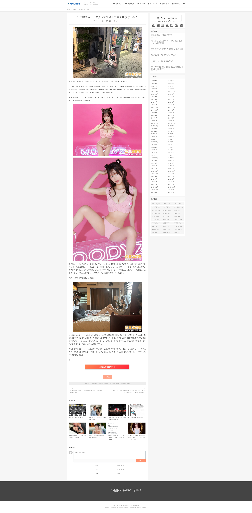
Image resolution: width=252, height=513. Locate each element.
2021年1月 (171, 168)
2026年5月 (171, 83)
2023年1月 (171, 136)
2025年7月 (171, 97)
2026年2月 (154, 89)
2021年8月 (154, 160)
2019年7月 (171, 192)
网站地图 (125, 505)
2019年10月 (154, 189)
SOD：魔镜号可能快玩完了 (136, 417)
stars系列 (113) (166, 213)
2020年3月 (171, 182)
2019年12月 (154, 187)
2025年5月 (171, 99)
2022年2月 (154, 152)
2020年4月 (154, 182)
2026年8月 (154, 81)
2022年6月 (154, 147)
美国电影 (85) (166, 219)
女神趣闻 (130, 4)
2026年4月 (154, 86)
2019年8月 (154, 192)
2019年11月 (171, 187)
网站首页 (118, 4)
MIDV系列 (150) (167, 207)
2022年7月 (171, 144)
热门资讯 (82, 9)
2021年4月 (154, 166)
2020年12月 (154, 171)
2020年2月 (154, 184)
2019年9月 (171, 189)
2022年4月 (154, 150)
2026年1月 (171, 89)
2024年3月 (171, 118)
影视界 (142, 4)
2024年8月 (154, 112)
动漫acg (177, 4)
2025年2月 (154, 105)
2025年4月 (154, 102)
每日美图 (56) (166, 232)
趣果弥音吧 (74, 3)
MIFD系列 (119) (156, 213)
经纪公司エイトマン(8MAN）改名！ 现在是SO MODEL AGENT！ (117, 437)
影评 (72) (154, 226)
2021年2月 (154, 168)
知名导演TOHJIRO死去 (76, 417)
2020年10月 (154, 174)
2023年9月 (171, 126)
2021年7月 (171, 160)
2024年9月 (171, 110)
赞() (108, 376)
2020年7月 (171, 176)
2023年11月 (171, 123)
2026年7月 (171, 81)
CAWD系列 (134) (178, 207)
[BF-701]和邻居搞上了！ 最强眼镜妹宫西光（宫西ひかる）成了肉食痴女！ (87, 391)
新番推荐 (165, 4)
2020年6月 (154, 179)
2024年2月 (154, 120)
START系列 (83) (178, 219)
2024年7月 (171, 112)
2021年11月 (171, 155)
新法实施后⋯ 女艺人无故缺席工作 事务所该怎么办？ (107, 17)
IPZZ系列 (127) (156, 210)
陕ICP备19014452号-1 (133, 505)
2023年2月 (154, 136)
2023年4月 (154, 134)
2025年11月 (171, 91)
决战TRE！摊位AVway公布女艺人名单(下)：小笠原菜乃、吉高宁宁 (136, 437)
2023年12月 (154, 123)
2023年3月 (171, 134)
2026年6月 (154, 83)
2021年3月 (171, 166)
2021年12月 (154, 155)
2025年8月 (154, 97)
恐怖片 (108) (177, 213)
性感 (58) (154, 232)
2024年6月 (154, 115)
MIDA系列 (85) (156, 219)
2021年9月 (171, 158)
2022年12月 (154, 139)
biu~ (140, 460)
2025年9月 (171, 94)
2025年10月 (154, 94)
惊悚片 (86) (177, 216)
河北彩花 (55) (177, 232)
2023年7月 (171, 128)
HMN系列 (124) (167, 210)
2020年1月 (171, 184)
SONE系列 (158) (156, 207)
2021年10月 (154, 158)
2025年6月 (154, 99)
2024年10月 (154, 110)
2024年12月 (154, 107)
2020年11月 (171, 171)
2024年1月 (171, 120)
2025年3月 (171, 102)
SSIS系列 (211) (156, 204)
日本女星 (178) (177, 204)
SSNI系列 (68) (155, 229)
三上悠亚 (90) (155, 216)
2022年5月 (171, 147)
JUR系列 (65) (166, 229)
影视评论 (153, 4)
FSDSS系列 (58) (178, 229)
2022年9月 (171, 142)
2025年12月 (154, 91)
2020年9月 (171, 174)
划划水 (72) (166, 226)
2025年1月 (171, 105)
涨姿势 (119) (177, 210)
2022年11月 (171, 139)
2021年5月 (171, 163)
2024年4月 (154, 118)
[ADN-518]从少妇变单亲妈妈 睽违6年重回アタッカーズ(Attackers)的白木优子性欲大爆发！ (129, 391)
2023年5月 (171, 131)
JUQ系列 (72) (177, 223)
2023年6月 (154, 131)
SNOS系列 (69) (178, 226)
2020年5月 (171, 179)
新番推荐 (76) (166, 223)
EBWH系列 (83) (156, 223)
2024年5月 (171, 115)
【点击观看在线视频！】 (107, 367)
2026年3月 (171, 86)
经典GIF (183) (166, 204)
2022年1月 (171, 152)
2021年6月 (154, 163)
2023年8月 (154, 128)
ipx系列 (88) (166, 216)
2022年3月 (171, 150)
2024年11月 (171, 107)
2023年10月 (154, 126)
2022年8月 (154, 144)
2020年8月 (154, 176)
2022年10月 (154, 142)
